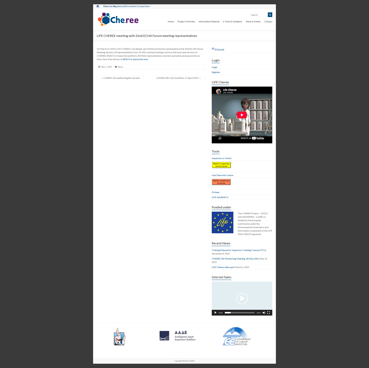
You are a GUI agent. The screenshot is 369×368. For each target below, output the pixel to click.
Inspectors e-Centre (221, 158)
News (120, 67)
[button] (242, 298)
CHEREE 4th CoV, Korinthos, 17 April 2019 (178, 78)
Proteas (216, 192)
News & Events (253, 21)
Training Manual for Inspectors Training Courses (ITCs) (239, 250)
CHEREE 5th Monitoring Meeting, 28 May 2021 (235, 258)
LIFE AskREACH (220, 197)
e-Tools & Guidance (232, 21)
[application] (242, 299)
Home (171, 21)
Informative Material (209, 21)
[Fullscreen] (268, 312)
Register (216, 72)
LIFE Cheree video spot (223, 267)
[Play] (215, 312)
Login (214, 67)
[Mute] (263, 312)
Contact (268, 21)
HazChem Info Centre (222, 175)
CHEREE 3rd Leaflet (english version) (120, 78)
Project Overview (186, 21)
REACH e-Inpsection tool (135, 59)
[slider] (240, 312)
